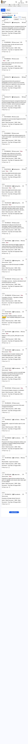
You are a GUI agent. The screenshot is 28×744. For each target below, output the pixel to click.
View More (14, 512)
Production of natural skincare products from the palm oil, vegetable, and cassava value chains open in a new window (14, 480)
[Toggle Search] (16, 2)
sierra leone (10, 15)
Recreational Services (17, 311)
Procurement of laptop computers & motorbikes (13, 390)
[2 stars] (13, 13)
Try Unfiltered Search (7, 17)
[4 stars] (16, 13)
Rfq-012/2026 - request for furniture (10, 461)
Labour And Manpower (17, 474)
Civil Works (16, 240)
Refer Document (9, 31)
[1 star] (11, 13)
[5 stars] (17, 13)
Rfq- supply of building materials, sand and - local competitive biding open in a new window (13, 317)
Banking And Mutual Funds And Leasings (17, 22)
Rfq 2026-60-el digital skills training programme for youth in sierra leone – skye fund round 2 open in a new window (13, 137)
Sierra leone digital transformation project (11, 173)
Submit (16, 19)
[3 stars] (14, 13)
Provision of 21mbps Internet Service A (11, 498)
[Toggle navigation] (26, 2)
